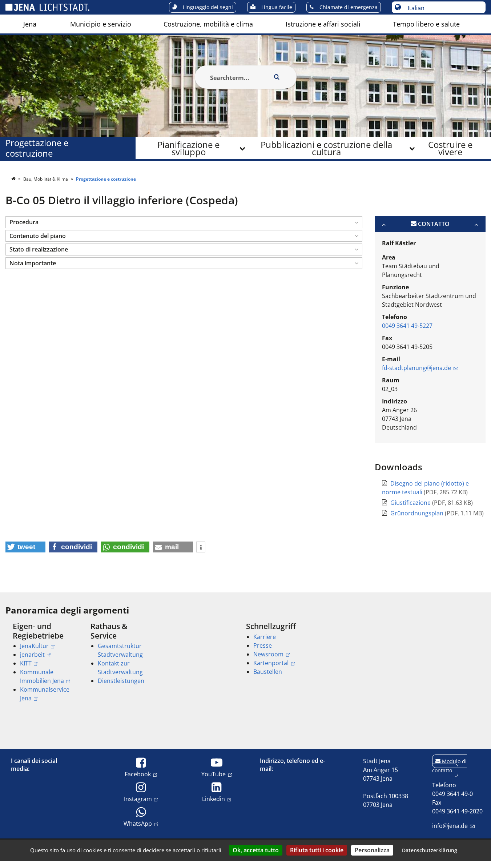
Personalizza (372, 850)
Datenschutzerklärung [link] (429, 850)
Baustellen (267, 672)
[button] (184, 222)
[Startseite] (13, 179)
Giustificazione (411, 503)
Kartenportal (271, 663)
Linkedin (213, 798)
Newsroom (268, 654)
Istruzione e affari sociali (323, 24)
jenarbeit (32, 655)
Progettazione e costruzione (36, 148)
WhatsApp (138, 823)
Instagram (138, 798)
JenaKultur (34, 646)
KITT (26, 663)
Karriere (264, 637)
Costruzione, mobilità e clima (208, 24)
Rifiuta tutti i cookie (316, 850)
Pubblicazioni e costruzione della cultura (326, 148)
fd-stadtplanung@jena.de (416, 368)
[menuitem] (30, 24)
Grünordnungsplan (417, 513)
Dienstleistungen (121, 681)
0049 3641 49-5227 (407, 326)
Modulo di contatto (449, 766)
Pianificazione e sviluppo (188, 148)
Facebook (138, 774)
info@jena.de (450, 826)
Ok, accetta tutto (256, 850)
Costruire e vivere (450, 148)
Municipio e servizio (100, 24)
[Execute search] (277, 77)
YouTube (213, 774)
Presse (262, 645)
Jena (29, 24)
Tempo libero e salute (426, 24)
